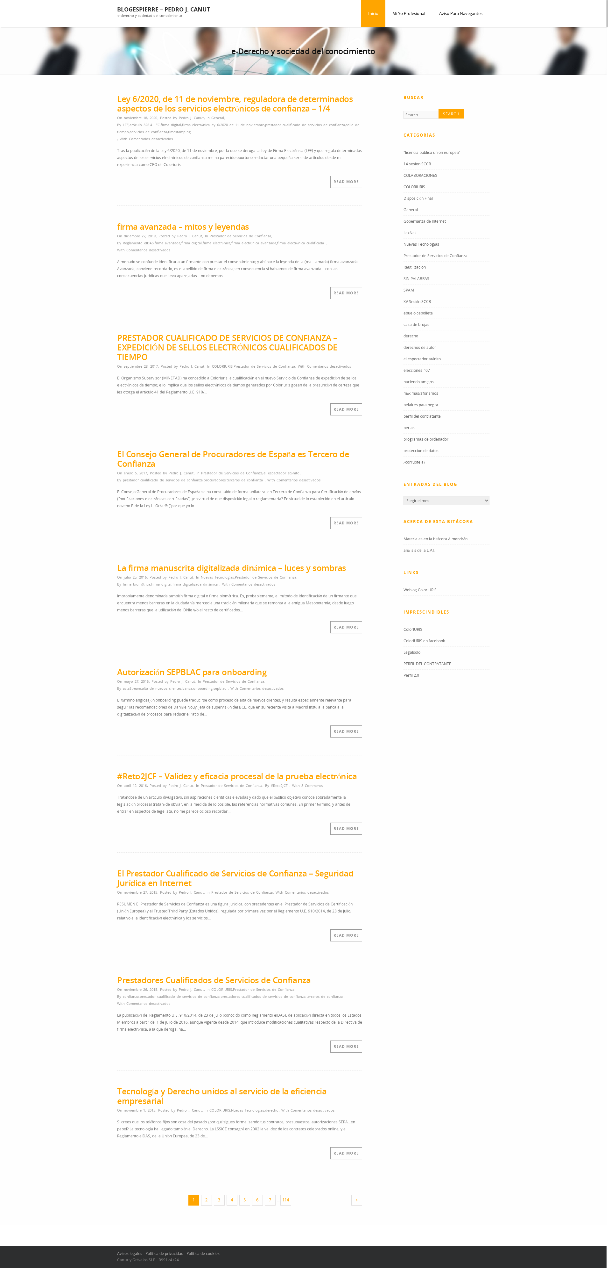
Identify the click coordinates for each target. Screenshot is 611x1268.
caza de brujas (416, 325)
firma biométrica (136, 584)
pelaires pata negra (421, 405)
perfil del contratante (422, 417)
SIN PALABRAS (416, 279)
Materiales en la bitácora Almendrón (435, 540)
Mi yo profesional (408, 13)
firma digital (171, 124)
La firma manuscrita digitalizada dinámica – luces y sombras (231, 567)
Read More (346, 181)
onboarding (203, 688)
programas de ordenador (426, 440)
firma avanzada (167, 243)
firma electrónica (196, 124)
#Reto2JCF (279, 785)
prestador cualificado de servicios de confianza (305, 124)
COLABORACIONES (420, 176)
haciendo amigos (419, 382)
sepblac (220, 688)
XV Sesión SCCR (417, 302)
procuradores (215, 480)
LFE (126, 124)
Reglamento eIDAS (138, 243)
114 (285, 1200)
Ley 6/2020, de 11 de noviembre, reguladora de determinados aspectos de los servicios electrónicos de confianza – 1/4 (235, 103)
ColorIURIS (413, 630)
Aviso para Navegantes (460, 13)
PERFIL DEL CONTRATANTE (427, 664)
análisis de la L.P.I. (419, 551)
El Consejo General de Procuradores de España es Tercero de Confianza (233, 458)
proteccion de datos (421, 451)
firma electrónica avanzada (253, 243)
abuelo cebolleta (418, 314)
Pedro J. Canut (191, 117)
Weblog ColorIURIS (420, 591)
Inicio (373, 13)
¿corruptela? (414, 463)
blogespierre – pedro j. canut (163, 9)
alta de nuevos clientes (161, 688)
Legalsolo (412, 653)
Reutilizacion (415, 268)
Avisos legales (129, 1253)
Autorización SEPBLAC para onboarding (191, 672)
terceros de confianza (245, 480)
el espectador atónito (281, 473)
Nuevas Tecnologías (217, 577)
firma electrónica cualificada (300, 243)
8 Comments (312, 785)
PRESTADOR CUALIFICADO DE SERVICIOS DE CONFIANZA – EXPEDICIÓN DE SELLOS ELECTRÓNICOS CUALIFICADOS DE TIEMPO (227, 347)
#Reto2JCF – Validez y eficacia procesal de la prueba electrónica (237, 776)
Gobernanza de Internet (425, 222)
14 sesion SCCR (417, 165)
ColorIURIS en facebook (424, 642)
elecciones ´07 (417, 371)
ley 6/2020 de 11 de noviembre (237, 124)
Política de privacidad (164, 1253)
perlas (409, 428)
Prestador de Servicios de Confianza (240, 236)
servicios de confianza (148, 131)
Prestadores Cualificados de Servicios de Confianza (214, 980)
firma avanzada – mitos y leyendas (183, 226)
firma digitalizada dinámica (195, 584)
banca (187, 688)
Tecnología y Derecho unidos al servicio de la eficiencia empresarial (222, 1095)
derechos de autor (420, 348)
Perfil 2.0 (411, 676)
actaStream (132, 688)
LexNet (410, 233)
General (217, 117)
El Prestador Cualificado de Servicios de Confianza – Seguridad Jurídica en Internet (235, 878)
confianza (131, 996)
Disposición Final (418, 199)
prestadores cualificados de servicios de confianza (263, 996)
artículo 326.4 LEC (145, 124)
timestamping (179, 131)
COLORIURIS (222, 366)
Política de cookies (203, 1253)
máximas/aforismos (421, 394)
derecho (271, 1110)
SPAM (409, 291)
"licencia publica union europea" (432, 153)
